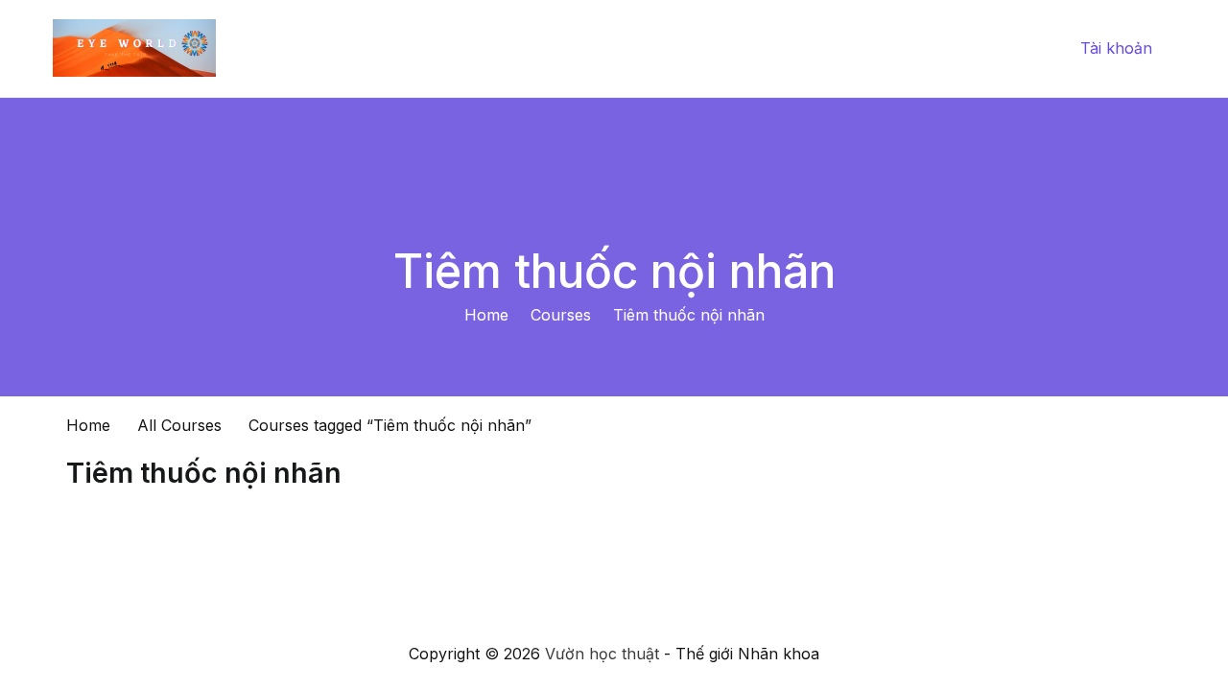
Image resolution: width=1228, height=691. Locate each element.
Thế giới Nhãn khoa (889, 48)
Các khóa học (740, 48)
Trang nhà (624, 48)
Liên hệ (1016, 48)
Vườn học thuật (602, 653)
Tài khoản (1116, 48)
